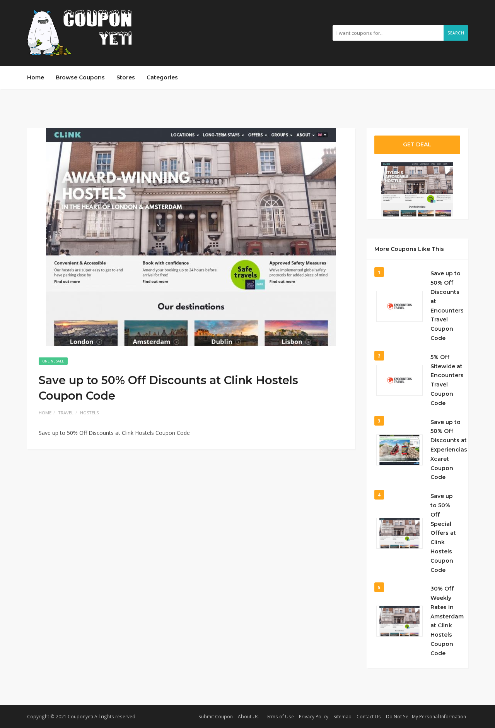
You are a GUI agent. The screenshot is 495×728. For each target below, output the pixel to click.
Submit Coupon (215, 716)
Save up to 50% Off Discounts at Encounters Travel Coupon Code (447, 306)
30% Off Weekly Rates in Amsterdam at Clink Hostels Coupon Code (447, 621)
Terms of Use (279, 716)
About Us (248, 716)
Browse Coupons (80, 77)
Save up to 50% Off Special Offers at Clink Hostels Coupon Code (443, 533)
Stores (125, 77)
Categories (162, 77)
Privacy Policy (313, 716)
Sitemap (342, 716)
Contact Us (369, 716)
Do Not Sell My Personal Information (426, 716)
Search (455, 33)
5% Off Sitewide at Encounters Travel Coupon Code (447, 380)
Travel (65, 413)
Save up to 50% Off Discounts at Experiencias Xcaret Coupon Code (448, 450)
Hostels (89, 413)
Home (35, 77)
